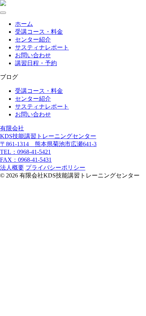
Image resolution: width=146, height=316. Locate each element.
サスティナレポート (42, 47)
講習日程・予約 (36, 63)
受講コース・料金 (39, 31)
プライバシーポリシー (55, 167)
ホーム (24, 24)
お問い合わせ (33, 55)
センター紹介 (33, 39)
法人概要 (12, 167)
